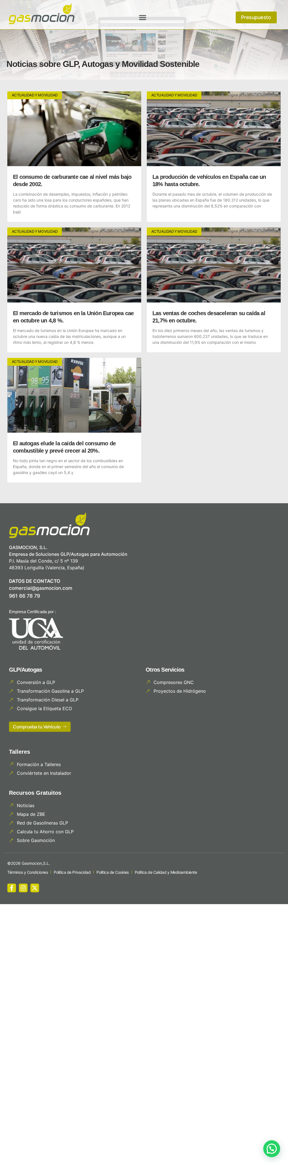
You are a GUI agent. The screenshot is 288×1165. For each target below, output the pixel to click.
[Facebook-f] (11, 888)
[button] (142, 17)
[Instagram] (23, 888)
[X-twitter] (34, 888)
